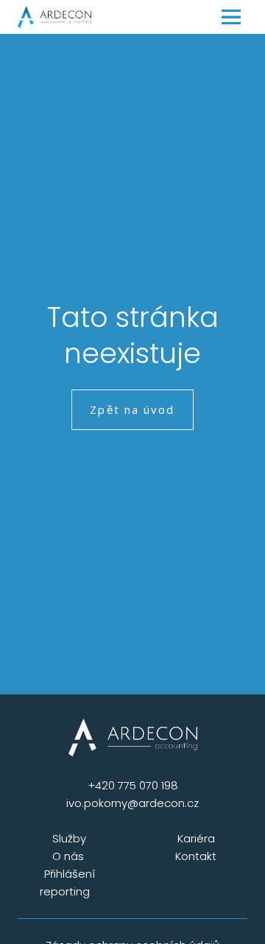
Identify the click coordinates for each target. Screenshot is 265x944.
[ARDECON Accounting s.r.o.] (54, 16)
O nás (69, 856)
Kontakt (195, 856)
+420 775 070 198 (133, 785)
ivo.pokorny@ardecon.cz (132, 803)
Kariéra (196, 838)
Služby (69, 838)
